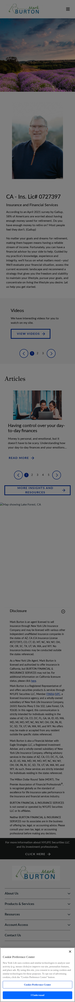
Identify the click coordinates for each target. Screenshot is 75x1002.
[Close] (70, 952)
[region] (37, 975)
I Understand (37, 995)
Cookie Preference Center (37, 984)
